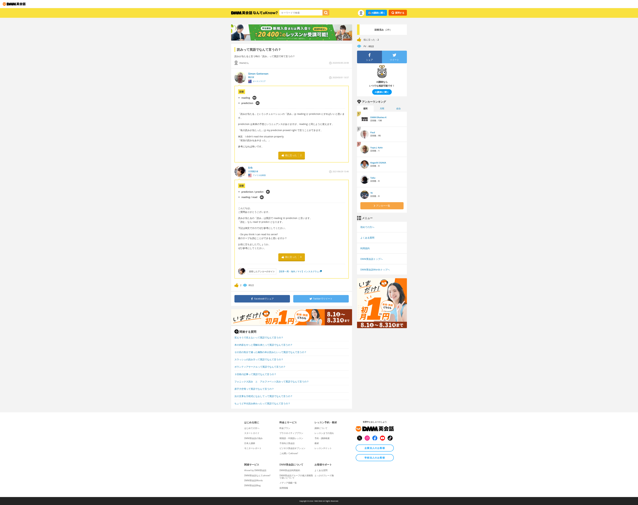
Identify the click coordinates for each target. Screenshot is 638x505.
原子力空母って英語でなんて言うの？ (254, 388)
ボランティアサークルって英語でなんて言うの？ (260, 366)
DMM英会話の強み (253, 438)
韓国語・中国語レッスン (291, 438)
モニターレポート (253, 448)
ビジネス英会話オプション (292, 448)
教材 (317, 443)
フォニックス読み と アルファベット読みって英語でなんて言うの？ (271, 381)
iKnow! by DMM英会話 (255, 470)
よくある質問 (367, 237)
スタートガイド (251, 433)
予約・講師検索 (322, 438)
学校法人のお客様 (375, 457)
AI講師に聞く (378, 12)
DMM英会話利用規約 (289, 470)
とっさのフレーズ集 (324, 475)
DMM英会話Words (253, 480)
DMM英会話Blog (252, 485)
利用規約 (365, 248)
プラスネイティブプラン (291, 433)
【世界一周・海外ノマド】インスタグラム (298, 271)
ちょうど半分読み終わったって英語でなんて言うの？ (262, 403)
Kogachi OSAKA (378, 162)
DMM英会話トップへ (371, 258)
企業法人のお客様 (375, 448)
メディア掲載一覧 (288, 482)
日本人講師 (249, 443)
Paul (372, 132)
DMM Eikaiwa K (378, 117)
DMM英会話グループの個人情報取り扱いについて (296, 476)
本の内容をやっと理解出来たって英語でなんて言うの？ (263, 344)
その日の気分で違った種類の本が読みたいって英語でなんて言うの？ (270, 352)
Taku (372, 177)
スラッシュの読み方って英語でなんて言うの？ (258, 359)
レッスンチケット (323, 448)
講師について (321, 428)
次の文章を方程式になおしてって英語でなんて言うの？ (263, 396)
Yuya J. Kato (376, 147)
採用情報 (283, 487)
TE (371, 192)
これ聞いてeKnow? (288, 453)
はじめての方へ (251, 428)
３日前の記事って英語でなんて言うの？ (255, 374)
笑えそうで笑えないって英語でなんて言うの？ (258, 337)
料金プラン (284, 428)
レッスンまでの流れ (324, 433)
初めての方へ (367, 227)
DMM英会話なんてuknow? (257, 475)
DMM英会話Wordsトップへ (375, 269)
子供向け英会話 (287, 443)
